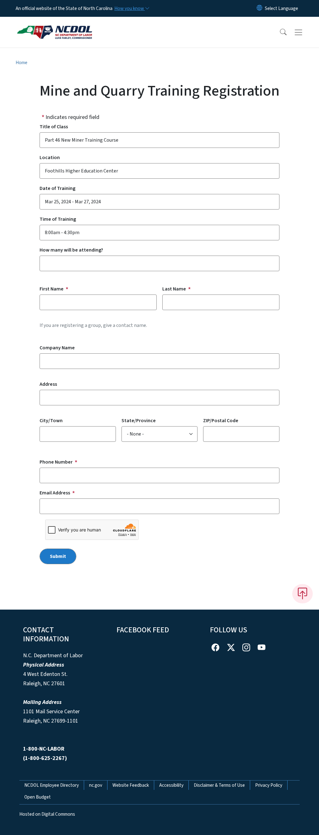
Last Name (174, 288)
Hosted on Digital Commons (47, 814)
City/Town (51, 420)
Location (50, 157)
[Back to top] (302, 593)
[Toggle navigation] (304, 32)
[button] (279, 32)
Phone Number (56, 462)
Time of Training (58, 219)
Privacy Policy (268, 785)
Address (48, 384)
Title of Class (54, 126)
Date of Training (57, 188)
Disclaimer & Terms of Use (219, 785)
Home (21, 62)
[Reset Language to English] (259, 8)
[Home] (54, 25)
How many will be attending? (71, 250)
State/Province (138, 420)
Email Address (55, 492)
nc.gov (95, 785)
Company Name (57, 347)
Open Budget (37, 797)
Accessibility (171, 785)
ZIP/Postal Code (220, 420)
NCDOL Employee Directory (51, 785)
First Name (52, 288)
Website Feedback (130, 785)
